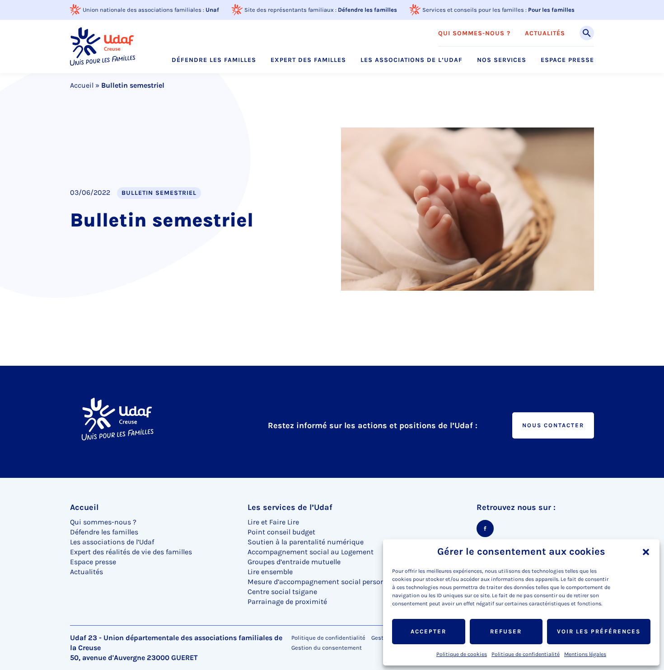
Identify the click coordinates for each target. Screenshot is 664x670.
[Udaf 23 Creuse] (102, 46)
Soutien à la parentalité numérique (306, 542)
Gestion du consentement (326, 648)
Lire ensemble (270, 571)
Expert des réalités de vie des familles (131, 551)
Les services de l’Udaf (290, 507)
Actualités (545, 33)
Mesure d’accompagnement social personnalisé (326, 581)
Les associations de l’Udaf (411, 60)
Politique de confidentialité (525, 654)
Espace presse (567, 60)
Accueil (82, 85)
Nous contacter (553, 425)
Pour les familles (551, 9)
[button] (645, 552)
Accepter (428, 631)
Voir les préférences (599, 631)
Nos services (501, 60)
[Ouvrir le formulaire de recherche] (587, 33)
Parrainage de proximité (287, 601)
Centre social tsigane (282, 591)
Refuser (506, 631)
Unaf (212, 9)
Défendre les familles (367, 9)
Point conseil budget (281, 532)
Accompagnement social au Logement (311, 551)
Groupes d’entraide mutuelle (295, 561)
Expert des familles (308, 60)
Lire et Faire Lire (273, 522)
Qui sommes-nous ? (474, 33)
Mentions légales (585, 654)
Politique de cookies (461, 654)
